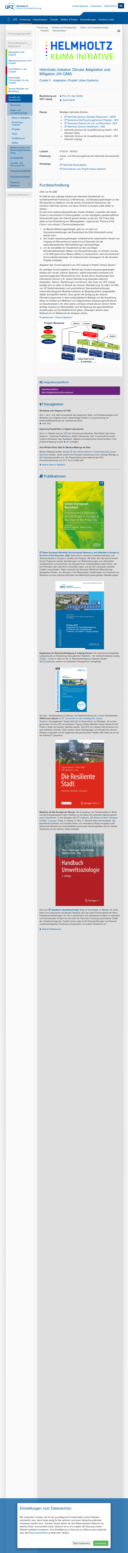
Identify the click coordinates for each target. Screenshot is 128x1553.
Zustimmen (100, 1543)
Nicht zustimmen (81, 1543)
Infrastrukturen (40, 19)
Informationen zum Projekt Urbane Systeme (84, 168)
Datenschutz (110, 5)
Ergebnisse (50, 661)
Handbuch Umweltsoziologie (65, 909)
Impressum (96, 5)
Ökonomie (15, 105)
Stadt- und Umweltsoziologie (18, 111)
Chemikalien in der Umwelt (17, 70)
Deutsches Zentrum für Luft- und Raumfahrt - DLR (92, 123)
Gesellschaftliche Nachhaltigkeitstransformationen (57, 391)
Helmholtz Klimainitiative (74, 164)
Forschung (25, 19)
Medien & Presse (69, 19)
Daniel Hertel (68, 99)
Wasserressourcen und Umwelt (19, 62)
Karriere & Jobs (106, 19)
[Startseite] (9, 19)
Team (14, 133)
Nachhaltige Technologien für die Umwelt (18, 80)
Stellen (15, 142)
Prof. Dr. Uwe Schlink (72, 95)
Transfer (54, 19)
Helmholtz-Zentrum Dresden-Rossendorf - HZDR (91, 116)
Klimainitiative (59, 30)
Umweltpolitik (16, 157)
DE (121, 5)
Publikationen (18, 138)
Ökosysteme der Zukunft (16, 53)
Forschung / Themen (18, 123)
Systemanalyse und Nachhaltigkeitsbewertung (20, 150)
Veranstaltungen (88, 19)
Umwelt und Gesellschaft (14, 98)
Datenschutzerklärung (39, 1532)
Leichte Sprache (80, 5)
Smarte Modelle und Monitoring (18, 90)
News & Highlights (21, 117)
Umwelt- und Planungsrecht (17, 164)
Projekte (16, 129)
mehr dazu (46, 423)
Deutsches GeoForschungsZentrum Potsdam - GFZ (93, 120)
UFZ (15, 19)
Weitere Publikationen (51, 929)
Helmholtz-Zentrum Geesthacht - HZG (86, 126)
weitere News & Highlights (53, 464)
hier (67, 441)
